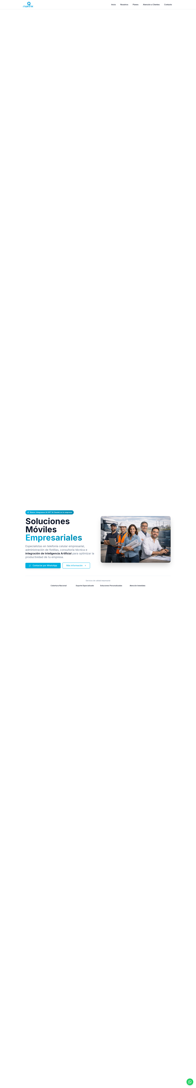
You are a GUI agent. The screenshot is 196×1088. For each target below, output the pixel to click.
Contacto (168, 4)
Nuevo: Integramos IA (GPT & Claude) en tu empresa (51, 512)
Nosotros (124, 4)
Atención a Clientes (151, 4)
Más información (74, 565)
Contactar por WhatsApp (45, 565)
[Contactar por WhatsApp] (189, 1081)
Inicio (113, 4)
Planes (135, 4)
